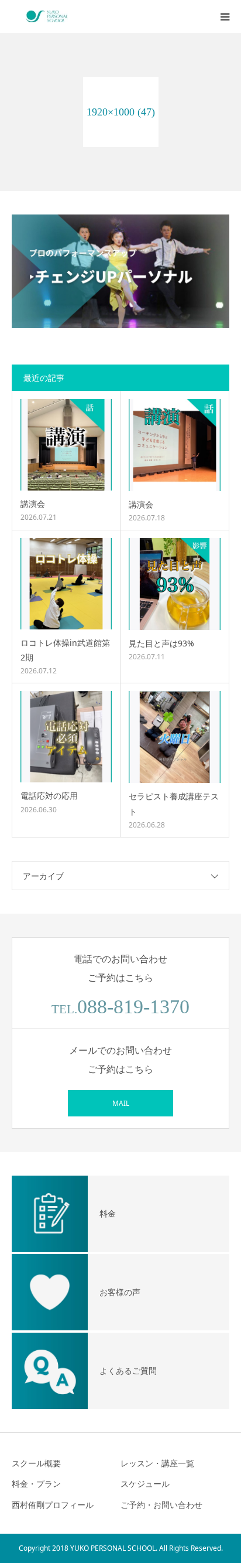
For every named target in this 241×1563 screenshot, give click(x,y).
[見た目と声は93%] (175, 584)
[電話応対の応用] (66, 736)
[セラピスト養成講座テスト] (175, 737)
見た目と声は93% (161, 643)
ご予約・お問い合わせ (161, 1504)
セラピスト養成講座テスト (174, 803)
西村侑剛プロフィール (53, 1504)
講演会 (32, 503)
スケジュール (145, 1483)
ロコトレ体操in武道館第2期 (65, 650)
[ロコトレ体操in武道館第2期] (66, 583)
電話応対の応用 (49, 795)
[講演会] (66, 445)
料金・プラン (36, 1483)
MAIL (120, 1103)
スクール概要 (36, 1463)
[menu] (224, 16)
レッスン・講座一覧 (157, 1463)
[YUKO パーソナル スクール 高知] (47, 16)
